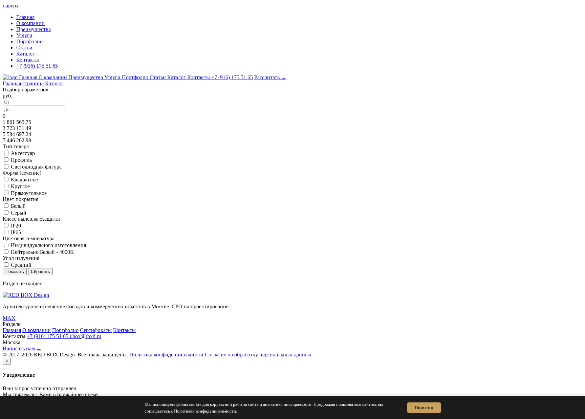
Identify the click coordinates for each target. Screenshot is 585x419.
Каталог (25, 54)
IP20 (16, 225)
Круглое (20, 186)
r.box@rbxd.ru (85, 336)
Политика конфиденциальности (166, 354)
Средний (21, 265)
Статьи (24, 47)
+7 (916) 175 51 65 (37, 66)
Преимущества (33, 29)
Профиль (21, 160)
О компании (30, 23)
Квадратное (24, 179)
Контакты (27, 60)
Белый (18, 206)
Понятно (424, 407)
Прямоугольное (29, 193)
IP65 (16, 232)
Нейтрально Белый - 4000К (42, 252)
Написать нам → (22, 348)
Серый (18, 213)
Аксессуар (23, 153)
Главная (25, 17)
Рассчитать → (270, 77)
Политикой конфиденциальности (205, 411)
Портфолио (29, 41)
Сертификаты (96, 330)
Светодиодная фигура (36, 167)
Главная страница (24, 83)
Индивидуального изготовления (48, 245)
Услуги (24, 35)
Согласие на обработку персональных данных (258, 354)
